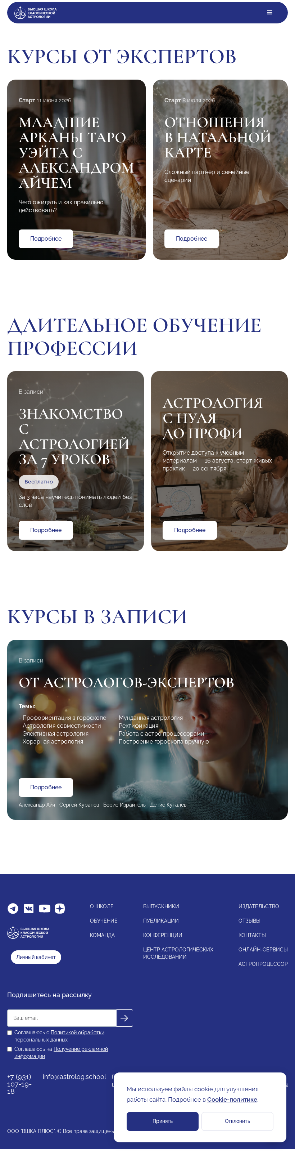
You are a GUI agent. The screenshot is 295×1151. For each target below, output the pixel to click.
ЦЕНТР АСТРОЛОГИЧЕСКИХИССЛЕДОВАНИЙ (178, 953)
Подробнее (46, 238)
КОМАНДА (102, 935)
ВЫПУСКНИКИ (161, 906)
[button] (270, 12)
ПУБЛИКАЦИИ (161, 921)
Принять (163, 1121)
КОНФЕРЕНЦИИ (162, 935)
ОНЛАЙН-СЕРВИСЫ (263, 950)
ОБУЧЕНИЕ (104, 921)
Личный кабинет (36, 957)
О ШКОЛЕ (102, 906)
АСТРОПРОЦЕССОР (263, 964)
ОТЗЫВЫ (249, 921)
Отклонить (237, 1121)
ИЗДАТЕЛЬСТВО (259, 906)
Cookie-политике (232, 1099)
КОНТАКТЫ (252, 935)
